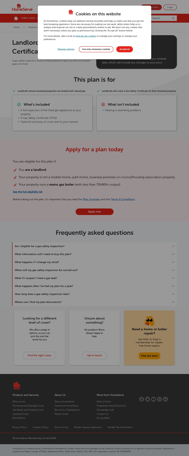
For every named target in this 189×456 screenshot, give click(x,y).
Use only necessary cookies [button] (96, 49)
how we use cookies (85, 36)
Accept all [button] (125, 49)
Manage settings (66, 49)
